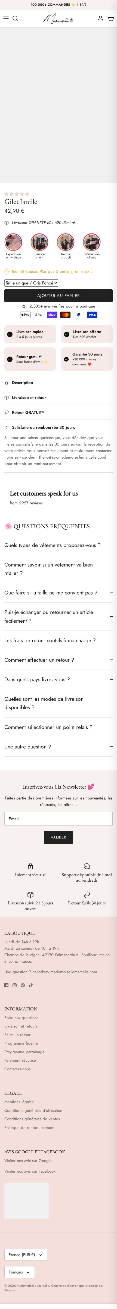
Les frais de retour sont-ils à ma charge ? (50, 640)
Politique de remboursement (29, 1128)
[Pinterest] (23, 985)
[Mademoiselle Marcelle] (58, 18)
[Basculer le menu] (6, 18)
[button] (17, 194)
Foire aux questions (21, 1018)
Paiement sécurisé (20, 1060)
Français (16, 1272)
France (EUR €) (22, 1255)
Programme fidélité (21, 1043)
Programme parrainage (24, 1052)
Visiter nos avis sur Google (28, 1161)
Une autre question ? (27, 746)
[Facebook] (6, 985)
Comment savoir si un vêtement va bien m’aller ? (48, 569)
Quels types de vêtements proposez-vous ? (52, 545)
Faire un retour (17, 1035)
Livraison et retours (21, 1026)
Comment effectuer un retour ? (39, 660)
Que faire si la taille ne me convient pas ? (50, 592)
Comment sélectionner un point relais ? (48, 727)
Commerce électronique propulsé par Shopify (53, 1288)
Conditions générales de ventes (32, 1119)
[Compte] (99, 18)
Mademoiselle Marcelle (33, 1285)
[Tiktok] (31, 985)
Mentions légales (18, 1102)
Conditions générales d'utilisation (33, 1110)
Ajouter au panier (58, 296)
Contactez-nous (17, 1069)
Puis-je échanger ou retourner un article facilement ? (48, 616)
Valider (58, 837)
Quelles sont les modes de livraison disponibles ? (44, 703)
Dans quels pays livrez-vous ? (37, 679)
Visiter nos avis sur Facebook (30, 1171)
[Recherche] (18, 18)
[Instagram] (15, 985)
